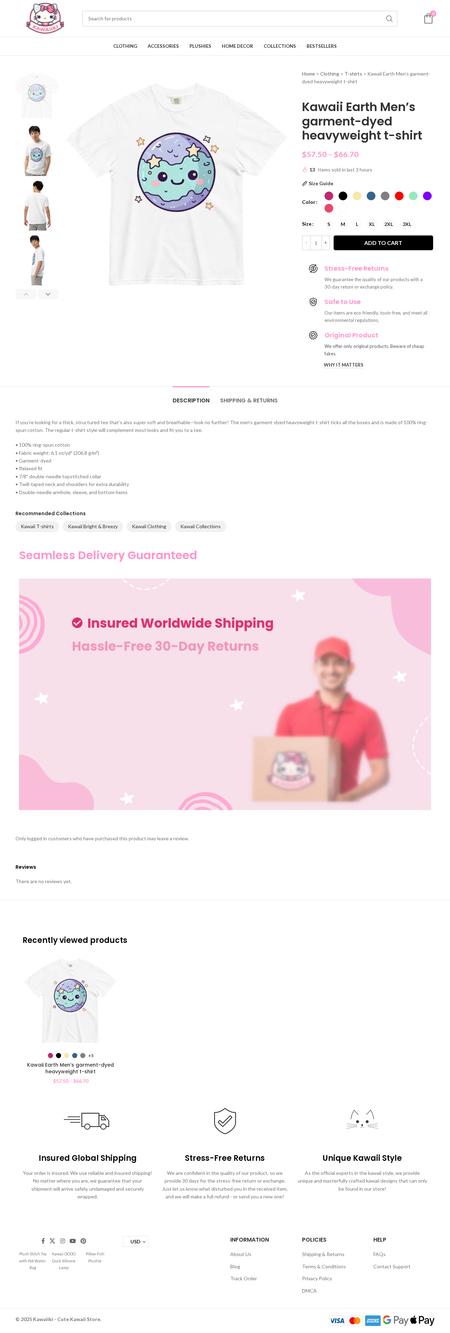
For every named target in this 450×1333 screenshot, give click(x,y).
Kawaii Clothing (149, 526)
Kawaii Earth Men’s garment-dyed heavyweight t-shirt (70, 1068)
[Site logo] (45, 18)
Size (306, 224)
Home (308, 74)
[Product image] (70, 1001)
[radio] (328, 196)
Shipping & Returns (323, 1254)
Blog (235, 1266)
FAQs (379, 1254)
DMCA (309, 1291)
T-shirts (353, 74)
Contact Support (392, 1266)
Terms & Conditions (324, 1266)
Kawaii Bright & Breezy (93, 526)
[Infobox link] (33, 1260)
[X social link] (52, 1241)
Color (308, 202)
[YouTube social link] (72, 1241)
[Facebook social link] (43, 1241)
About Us (240, 1254)
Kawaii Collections (200, 526)
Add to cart (383, 242)
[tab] (191, 397)
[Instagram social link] (62, 1241)
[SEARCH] (389, 19)
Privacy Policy (317, 1278)
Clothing (329, 74)
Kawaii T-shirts (37, 526)
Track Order (243, 1278)
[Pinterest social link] (83, 1241)
